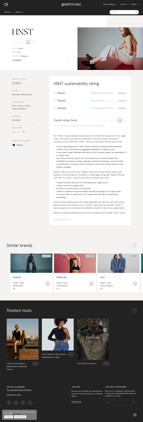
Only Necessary (20, 417)
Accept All (9, 417)
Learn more (16, 413)
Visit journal (76, 402)
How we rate (98, 125)
